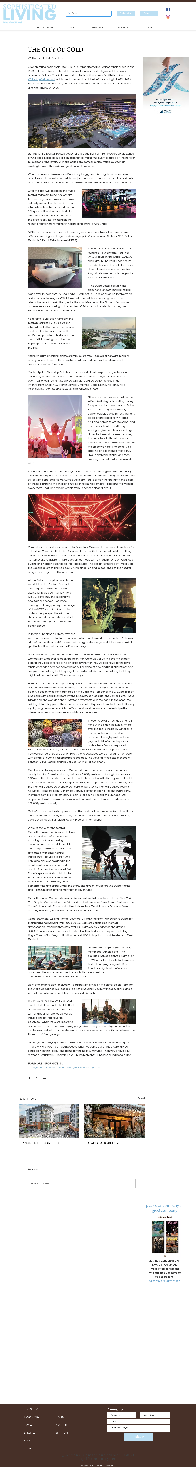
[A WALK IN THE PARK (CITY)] (49, 1121)
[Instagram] (168, 17)
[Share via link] (52, 1077)
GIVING (28, 1448)
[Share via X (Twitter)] (37, 1077)
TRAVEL (28, 1424)
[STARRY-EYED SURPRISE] (114, 1121)
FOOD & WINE (31, 1416)
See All (141, 1098)
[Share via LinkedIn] (44, 1077)
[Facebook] (168, 9)
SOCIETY (29, 1440)
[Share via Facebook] (29, 1077)
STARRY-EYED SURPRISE (103, 1143)
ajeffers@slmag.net (98, 1459)
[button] (165, 87)
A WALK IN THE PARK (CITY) (41, 1143)
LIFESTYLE (29, 1432)
